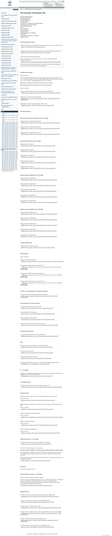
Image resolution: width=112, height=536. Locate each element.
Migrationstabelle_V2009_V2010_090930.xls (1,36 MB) (34, 105)
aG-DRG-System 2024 (6, 62)
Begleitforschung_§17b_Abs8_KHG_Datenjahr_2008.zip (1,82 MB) (37, 496)
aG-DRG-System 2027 (6, 56)
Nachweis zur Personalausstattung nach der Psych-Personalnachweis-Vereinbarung (9, 41)
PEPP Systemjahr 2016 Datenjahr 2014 (10, 129)
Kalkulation (23, 34)
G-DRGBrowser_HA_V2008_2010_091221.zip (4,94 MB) (35, 313)
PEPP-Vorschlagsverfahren (7, 86)
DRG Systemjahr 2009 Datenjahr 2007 (10, 151)
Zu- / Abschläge (24, 28)
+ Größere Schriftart (48, 4)
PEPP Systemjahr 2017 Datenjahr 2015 (10, 128)
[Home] (9, 5)
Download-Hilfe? (41, 47)
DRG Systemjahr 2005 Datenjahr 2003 (10, 156)
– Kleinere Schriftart (48, 5)
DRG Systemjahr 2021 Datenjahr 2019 (10, 135)
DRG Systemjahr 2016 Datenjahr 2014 (10, 141)
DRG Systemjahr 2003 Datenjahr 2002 (10, 158)
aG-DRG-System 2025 (6, 60)
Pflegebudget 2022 (5, 30)
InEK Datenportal (5, 18)
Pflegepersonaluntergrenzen (7, 170)
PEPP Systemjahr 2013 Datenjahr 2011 (10, 133)
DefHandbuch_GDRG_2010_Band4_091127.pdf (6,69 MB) (35, 162)
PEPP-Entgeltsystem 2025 (7, 49)
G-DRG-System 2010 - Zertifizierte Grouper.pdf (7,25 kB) (35, 247)
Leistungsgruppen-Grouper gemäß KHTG (9, 16)
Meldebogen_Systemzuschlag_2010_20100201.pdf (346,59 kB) (36, 425)
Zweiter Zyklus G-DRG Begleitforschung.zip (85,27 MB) (34, 502)
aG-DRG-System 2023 (6, 65)
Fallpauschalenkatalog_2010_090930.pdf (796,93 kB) (33, 82)
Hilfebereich (44, 65)
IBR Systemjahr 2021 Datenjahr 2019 (9, 161)
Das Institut (4, 12)
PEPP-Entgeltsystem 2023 (7, 53)
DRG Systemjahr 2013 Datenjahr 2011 (10, 145)
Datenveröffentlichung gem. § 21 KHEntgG (30, 35)
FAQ (2, 109)
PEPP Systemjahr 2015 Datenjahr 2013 (10, 130)
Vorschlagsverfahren (25, 30)
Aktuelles (28, 1)
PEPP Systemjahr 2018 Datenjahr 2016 (10, 127)
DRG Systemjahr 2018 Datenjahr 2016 (10, 139)
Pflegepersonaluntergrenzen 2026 (8, 21)
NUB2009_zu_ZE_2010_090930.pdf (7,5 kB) (32, 364)
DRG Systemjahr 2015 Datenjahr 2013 (10, 142)
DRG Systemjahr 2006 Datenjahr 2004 (10, 155)
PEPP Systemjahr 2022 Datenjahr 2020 (10, 122)
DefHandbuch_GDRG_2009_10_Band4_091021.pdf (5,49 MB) (36, 196)
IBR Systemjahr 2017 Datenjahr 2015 (9, 166)
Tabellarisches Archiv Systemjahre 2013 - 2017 (10, 116)
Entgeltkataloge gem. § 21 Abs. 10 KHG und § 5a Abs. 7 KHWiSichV (8, 68)
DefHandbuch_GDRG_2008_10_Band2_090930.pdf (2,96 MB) (36, 219)
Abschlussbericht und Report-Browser (29, 24)
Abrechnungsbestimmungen (27, 16)
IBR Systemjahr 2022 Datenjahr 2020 (9, 159)
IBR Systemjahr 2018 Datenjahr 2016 (9, 164)
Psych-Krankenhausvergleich (7, 44)
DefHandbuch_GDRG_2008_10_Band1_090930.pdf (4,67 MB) (36, 214)
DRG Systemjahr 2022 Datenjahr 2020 (10, 134)
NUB (22, 27)
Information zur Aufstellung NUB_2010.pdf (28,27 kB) (34, 352)
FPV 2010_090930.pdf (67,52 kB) (30, 47)
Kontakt (24, 1)
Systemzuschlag (24, 31)
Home (20, 1)
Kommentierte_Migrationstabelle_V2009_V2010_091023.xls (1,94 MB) (37, 92)
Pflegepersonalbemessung (7, 37)
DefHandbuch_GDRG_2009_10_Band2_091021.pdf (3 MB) (35, 185)
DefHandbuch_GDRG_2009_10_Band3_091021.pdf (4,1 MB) (36, 191)
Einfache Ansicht (59, 5)
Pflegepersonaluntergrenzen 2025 (8, 23)
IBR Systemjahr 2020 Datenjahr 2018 (9, 162)
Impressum (42, 1)
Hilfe (55, 1)
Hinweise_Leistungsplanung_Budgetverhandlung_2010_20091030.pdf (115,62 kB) (40, 296)
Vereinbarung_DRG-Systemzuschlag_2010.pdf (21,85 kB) (35, 400)
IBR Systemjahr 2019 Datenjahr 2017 (9, 163)
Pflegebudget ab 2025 (6, 25)
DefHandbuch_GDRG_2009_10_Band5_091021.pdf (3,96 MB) (36, 202)
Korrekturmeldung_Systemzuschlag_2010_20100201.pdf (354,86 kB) (37, 433)
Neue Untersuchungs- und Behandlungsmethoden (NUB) (8, 92)
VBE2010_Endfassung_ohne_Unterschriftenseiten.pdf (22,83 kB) (36, 336)
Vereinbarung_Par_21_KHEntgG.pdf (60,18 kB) (33, 444)
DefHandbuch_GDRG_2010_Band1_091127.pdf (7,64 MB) (35, 145)
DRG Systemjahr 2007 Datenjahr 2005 (10, 153)
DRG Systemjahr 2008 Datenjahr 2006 (10, 152)
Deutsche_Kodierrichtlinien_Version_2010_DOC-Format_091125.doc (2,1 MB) (39, 261)
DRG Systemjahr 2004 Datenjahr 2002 (10, 157)
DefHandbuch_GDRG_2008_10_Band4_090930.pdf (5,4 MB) (36, 230)
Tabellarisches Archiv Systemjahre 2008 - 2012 (10, 118)
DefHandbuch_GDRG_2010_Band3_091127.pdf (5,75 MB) (35, 157)
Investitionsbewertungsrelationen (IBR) (8, 72)
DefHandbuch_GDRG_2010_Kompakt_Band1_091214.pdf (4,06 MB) (37, 122)
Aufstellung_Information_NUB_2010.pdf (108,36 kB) (34, 347)
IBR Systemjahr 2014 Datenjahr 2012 (9, 169)
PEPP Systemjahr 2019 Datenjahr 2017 (10, 125)
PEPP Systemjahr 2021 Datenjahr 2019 (10, 123)
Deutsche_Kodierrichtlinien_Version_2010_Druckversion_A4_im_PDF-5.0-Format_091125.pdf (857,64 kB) (42, 275)
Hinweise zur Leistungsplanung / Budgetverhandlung (32, 23)
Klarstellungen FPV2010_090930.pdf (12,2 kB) (33, 52)
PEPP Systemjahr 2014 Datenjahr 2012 (10, 131)
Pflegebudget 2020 (5, 34)
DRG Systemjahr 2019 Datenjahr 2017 (10, 138)
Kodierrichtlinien (24, 21)
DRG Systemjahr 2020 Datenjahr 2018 (10, 136)
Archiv (21, 9)
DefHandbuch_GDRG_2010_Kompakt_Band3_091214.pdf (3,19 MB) (37, 134)
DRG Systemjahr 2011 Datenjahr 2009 (10, 147)
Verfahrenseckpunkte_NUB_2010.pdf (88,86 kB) (33, 358)
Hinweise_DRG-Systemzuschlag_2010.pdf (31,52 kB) (34, 409)
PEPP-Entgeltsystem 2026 (7, 46)
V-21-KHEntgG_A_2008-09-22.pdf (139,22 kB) (32, 460)
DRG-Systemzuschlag (6, 78)
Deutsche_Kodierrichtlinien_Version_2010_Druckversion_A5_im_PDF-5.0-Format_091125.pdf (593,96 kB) (42, 283)
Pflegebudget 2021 (5, 32)
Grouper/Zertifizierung (25, 20)
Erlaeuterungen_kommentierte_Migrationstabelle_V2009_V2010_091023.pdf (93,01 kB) (41, 98)
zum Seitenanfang (105, 535)
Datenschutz (47, 1)
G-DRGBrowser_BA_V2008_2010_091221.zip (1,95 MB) (35, 319)
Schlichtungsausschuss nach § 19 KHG (9, 100)
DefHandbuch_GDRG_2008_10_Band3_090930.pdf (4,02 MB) (36, 225)
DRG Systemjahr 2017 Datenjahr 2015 (10, 140)
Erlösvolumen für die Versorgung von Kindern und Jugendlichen (9, 75)
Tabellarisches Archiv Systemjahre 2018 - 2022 (10, 113)
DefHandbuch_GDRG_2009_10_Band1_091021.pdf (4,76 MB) (36, 179)
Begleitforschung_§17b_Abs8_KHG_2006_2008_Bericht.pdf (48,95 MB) (38, 507)
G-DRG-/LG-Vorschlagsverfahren (8, 89)
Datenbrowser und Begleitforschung (9, 97)
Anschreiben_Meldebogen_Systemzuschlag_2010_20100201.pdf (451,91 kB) (39, 417)
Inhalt (52, 1)
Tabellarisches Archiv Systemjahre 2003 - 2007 (10, 120)
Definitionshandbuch (25, 19)
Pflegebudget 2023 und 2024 (7, 28)
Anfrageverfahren (5, 103)
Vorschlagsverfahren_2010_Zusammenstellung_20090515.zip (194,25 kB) (38, 387)
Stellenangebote (33, 1)
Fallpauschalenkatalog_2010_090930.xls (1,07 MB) (33, 85)
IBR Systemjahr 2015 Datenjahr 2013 (9, 168)
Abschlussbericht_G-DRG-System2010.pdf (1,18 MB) (34, 308)
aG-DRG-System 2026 (6, 58)
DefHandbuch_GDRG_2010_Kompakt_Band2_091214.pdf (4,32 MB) (37, 128)
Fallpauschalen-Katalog (26, 17)
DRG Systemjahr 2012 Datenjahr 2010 (10, 146)
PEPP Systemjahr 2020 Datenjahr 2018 (10, 124)
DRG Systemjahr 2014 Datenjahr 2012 (10, 144)
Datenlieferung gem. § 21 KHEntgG (28, 32)
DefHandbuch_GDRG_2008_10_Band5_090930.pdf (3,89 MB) (36, 236)
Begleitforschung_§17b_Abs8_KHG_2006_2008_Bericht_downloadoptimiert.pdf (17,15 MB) (42, 513)
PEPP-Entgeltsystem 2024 (7, 51)
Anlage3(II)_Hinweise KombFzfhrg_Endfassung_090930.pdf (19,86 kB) (37, 61)
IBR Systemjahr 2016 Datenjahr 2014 (9, 167)
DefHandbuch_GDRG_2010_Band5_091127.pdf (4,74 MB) (35, 168)
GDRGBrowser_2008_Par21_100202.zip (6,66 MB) (33, 485)
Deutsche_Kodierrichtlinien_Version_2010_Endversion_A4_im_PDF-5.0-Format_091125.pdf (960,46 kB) (41, 268)
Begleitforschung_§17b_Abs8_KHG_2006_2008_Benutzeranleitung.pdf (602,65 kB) (40, 520)
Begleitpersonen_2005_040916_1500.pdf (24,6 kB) (33, 376)
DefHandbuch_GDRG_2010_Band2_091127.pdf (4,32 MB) (35, 151)
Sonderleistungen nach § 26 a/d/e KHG (8, 84)
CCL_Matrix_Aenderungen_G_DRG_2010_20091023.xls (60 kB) (36, 325)
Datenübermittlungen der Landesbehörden (7, 106)
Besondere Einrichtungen (26, 26)
